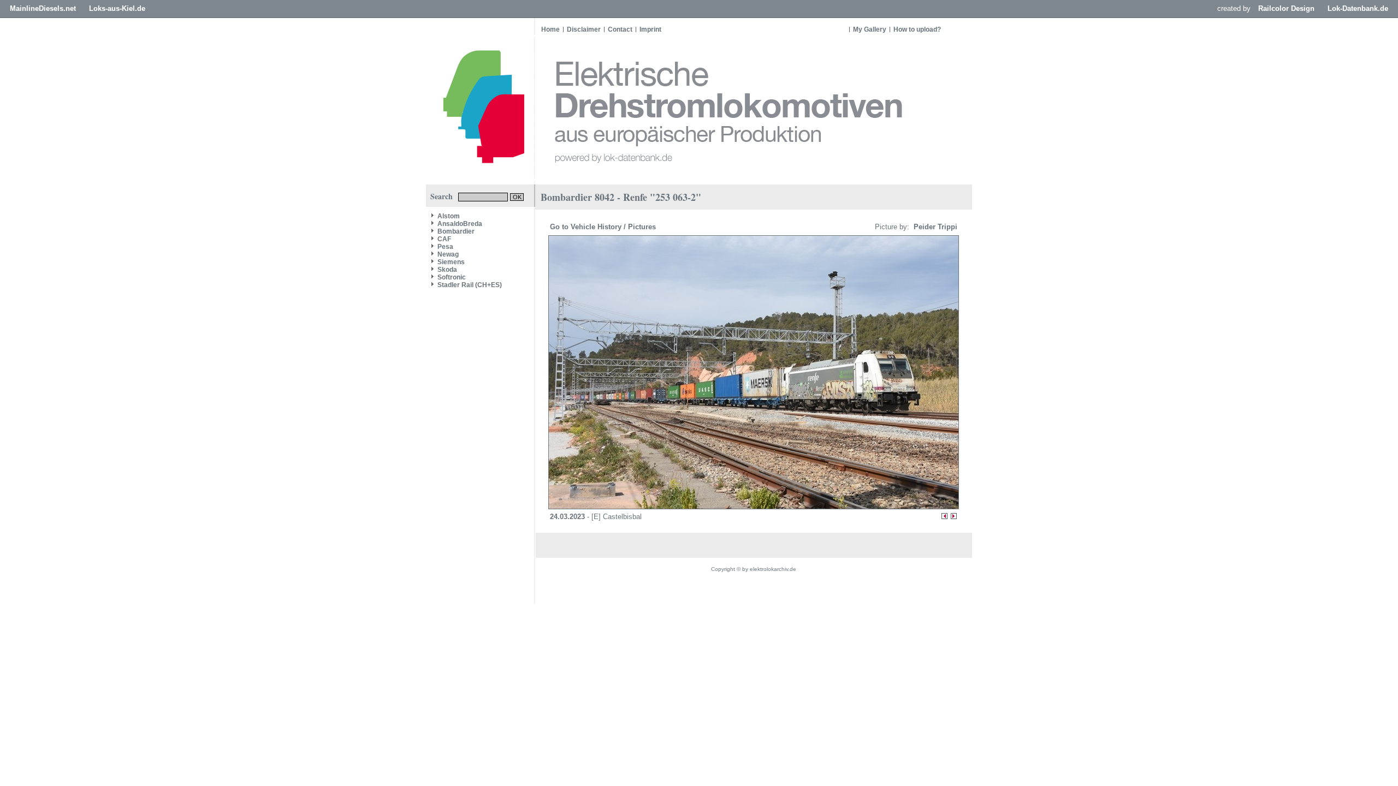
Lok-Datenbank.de (1358, 8)
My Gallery (869, 29)
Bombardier (456, 231)
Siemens (451, 262)
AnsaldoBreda (459, 224)
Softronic (451, 277)
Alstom (448, 216)
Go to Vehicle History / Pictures (604, 227)
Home (550, 29)
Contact (620, 29)
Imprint (650, 29)
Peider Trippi (934, 227)
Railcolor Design (1286, 8)
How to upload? (917, 29)
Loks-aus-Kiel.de (117, 8)
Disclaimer (584, 29)
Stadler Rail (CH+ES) (469, 285)
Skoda (447, 269)
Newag (448, 254)
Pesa (445, 247)
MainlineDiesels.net (43, 8)
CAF (444, 239)
